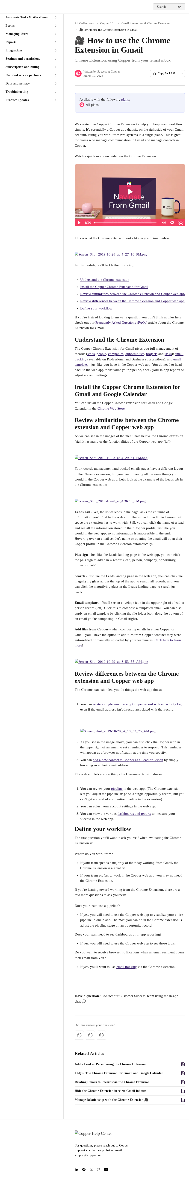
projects (151, 354)
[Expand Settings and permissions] (55, 59)
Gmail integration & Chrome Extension (146, 23)
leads (91, 354)
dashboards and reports (134, 813)
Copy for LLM (166, 73)
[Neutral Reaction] (90, 1035)
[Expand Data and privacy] (55, 83)
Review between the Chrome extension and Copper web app (132, 294)
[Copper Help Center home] (5, 7)
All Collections (84, 23)
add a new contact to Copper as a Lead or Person (128, 760)
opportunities (134, 354)
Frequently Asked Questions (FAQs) (121, 322)
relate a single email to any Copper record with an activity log (137, 704)
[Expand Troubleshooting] (55, 92)
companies (116, 354)
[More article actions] (181, 73)
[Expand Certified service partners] (55, 75)
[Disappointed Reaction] (79, 1035)
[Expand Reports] (55, 42)
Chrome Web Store (111, 408)
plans (125, 99)
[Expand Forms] (55, 25)
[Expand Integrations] (55, 50)
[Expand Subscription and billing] (55, 67)
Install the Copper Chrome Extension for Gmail (114, 287)
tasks (168, 354)
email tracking (126, 967)
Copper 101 (107, 23)
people (101, 354)
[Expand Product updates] (55, 100)
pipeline (117, 788)
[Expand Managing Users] (55, 34)
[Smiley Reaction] (101, 1035)
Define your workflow (96, 308)
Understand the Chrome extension (104, 279)
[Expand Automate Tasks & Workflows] (55, 17)
